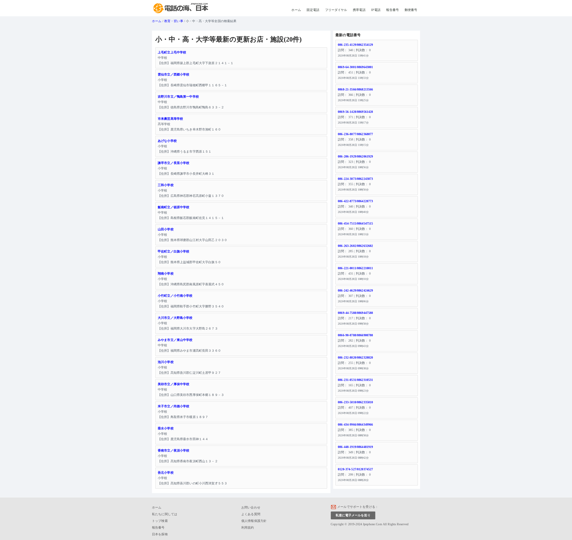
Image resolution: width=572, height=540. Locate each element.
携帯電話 (359, 10)
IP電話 (376, 10)
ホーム (296, 10)
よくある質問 (250, 514)
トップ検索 (160, 521)
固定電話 (313, 10)
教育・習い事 (173, 21)
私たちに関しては (164, 514)
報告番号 (392, 10)
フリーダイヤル (336, 10)
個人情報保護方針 (254, 521)
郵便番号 (411, 10)
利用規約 (247, 527)
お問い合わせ (250, 507)
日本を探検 (160, 534)
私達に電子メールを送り (353, 515)
